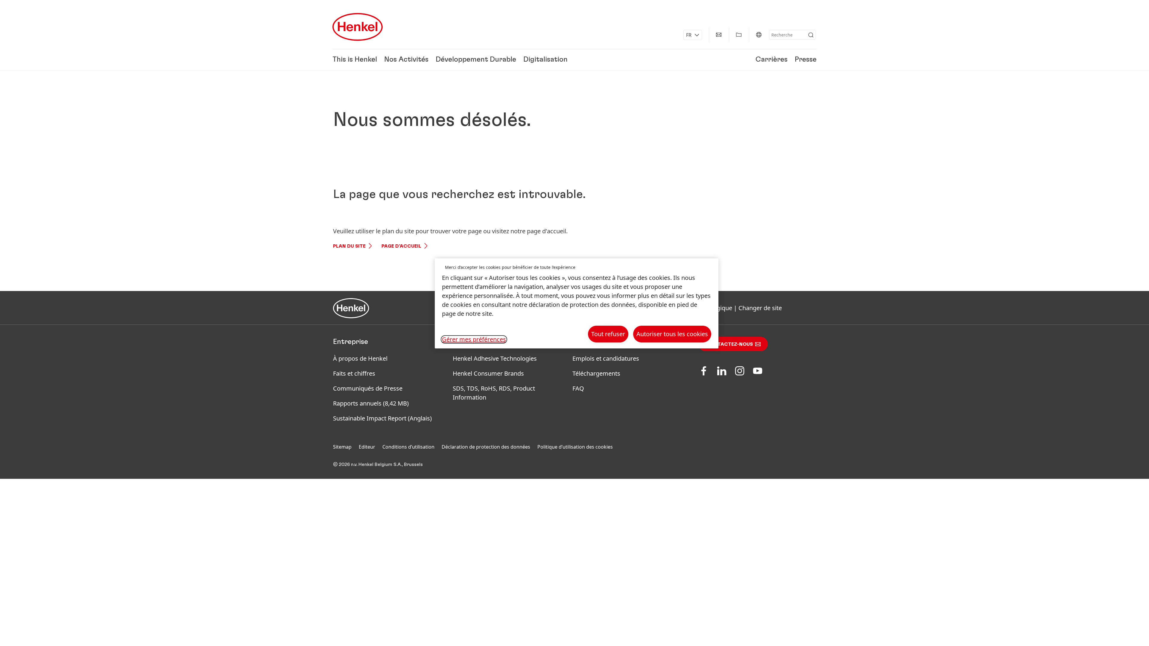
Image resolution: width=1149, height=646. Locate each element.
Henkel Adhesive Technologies (495, 358)
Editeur (367, 447)
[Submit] (811, 35)
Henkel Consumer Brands (488, 373)
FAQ (578, 388)
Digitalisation (545, 60)
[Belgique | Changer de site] (759, 35)
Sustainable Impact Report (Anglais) (382, 418)
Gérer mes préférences (474, 339)
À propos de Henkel (360, 358)
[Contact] (719, 35)
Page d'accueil (401, 246)
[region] (576, 303)
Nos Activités (406, 60)
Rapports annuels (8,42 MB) (371, 403)
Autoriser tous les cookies (672, 334)
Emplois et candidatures (605, 358)
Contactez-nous (729, 344)
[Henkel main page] (357, 27)
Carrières (772, 60)
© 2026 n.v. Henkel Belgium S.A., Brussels (378, 464)
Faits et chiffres (354, 373)
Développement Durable (476, 60)
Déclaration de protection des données (486, 447)
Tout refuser (608, 334)
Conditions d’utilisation (408, 447)
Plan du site (349, 246)
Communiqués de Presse (367, 388)
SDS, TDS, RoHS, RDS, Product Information (494, 392)
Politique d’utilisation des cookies (575, 447)
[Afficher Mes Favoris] (739, 35)
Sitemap (342, 447)
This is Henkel (354, 60)
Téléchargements (596, 373)
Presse (806, 60)
